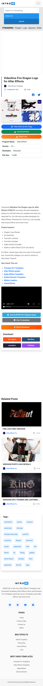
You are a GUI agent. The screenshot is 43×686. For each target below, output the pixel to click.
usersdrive (12, 345)
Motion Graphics (10, 280)
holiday (21, 559)
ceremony (8, 528)
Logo (25, 28)
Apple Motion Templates (13, 274)
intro (30, 559)
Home (22, 618)
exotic (6, 546)
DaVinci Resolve (21, 672)
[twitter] (17, 605)
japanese (7, 565)
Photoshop (21, 643)
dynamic (29, 540)
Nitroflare (31, 339)
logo (27, 565)
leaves (18, 565)
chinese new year (11, 534)
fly (14, 553)
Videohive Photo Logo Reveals (17, 464)
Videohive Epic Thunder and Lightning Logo (23, 500)
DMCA (21, 628)
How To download (22, 320)
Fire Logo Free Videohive (14, 429)
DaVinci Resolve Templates (15, 277)
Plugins (18, 28)
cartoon (30, 522)
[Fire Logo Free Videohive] (21, 414)
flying (22, 553)
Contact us (21, 624)
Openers (32, 28)
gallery (32, 553)
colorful (25, 534)
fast (27, 546)
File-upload (12, 339)
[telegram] (33, 605)
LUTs (21, 650)
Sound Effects (9, 283)
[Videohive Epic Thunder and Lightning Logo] (21, 485)
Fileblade (31, 345)
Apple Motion (21, 668)
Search (21, 21)
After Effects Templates (15, 86)
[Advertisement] (21, 53)
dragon (18, 540)
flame (6, 553)
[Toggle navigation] (38, 3)
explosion (17, 546)
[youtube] (25, 605)
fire (35, 546)
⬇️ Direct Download (21, 327)
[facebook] (10, 605)
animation (8, 522)
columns (7, 540)
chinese (20, 528)
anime (19, 522)
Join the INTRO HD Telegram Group (23, 315)
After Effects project (12, 271)
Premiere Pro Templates (13, 268)
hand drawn (8, 559)
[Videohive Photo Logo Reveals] (21, 450)
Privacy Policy (21, 621)
